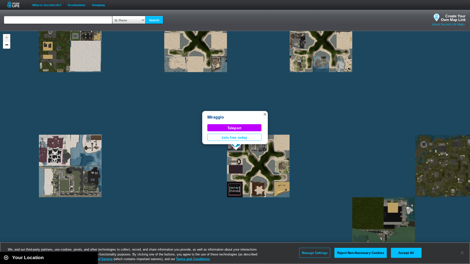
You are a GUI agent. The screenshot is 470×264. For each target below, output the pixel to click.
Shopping (98, 4)
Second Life (16, 4)
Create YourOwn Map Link (453, 18)
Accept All (406, 252)
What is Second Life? (46, 4)
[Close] (462, 252)
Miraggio (215, 117)
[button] (265, 114)
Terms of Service (100, 259)
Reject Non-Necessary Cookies (360, 252)
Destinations (76, 4)
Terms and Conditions (193, 259)
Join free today (234, 137)
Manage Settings (315, 252)
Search (154, 20)
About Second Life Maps (448, 24)
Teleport (234, 127)
